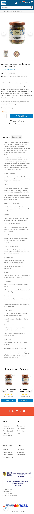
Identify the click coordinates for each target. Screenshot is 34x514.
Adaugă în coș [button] (9, 400)
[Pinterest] (17, 411)
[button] (16, 3)
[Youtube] (24, 411)
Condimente (12, 76)
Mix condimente (17, 11)
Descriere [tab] (6, 137)
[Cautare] (31, 7)
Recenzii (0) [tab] (16, 137)
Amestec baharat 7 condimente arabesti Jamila (9, 391)
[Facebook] (10, 411)
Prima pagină (7, 11)
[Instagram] (13, 411)
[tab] (6, 137)
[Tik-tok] (20, 411)
